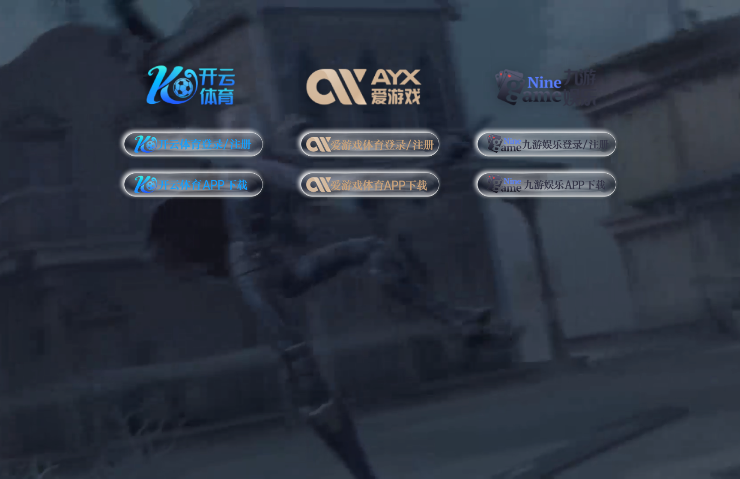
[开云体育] (193, 83)
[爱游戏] (370, 83)
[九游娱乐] (547, 83)
